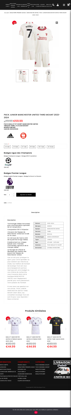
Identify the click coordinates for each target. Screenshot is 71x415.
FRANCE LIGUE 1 (22, 365)
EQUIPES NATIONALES (24, 381)
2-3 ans (7, 147)
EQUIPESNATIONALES (42, 5)
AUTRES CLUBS (22, 378)
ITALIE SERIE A (22, 371)
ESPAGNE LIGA (22, 369)
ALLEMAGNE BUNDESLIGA (25, 374)
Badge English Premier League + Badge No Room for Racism (22, 176)
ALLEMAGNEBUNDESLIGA (24, 5)
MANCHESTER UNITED (32, 12)
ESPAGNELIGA (18, 5)
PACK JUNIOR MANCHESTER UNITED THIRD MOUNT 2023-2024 (17, 291)
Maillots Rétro (40, 371)
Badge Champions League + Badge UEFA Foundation (20, 156)
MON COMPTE (4, 365)
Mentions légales (5, 369)
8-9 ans (32, 147)
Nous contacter (13, 299)
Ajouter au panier (26, 195)
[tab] (35, 212)
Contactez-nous (5, 381)
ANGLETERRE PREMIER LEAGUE (13, 5)
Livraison (3, 367)
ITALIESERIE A (28, 5)
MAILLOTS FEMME (40, 369)
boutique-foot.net (16, 266)
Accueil (6, 12)
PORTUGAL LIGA (22, 376)
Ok (36, 412)
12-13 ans (51, 147)
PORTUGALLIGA (33, 5)
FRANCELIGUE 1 (8, 5)
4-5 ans (15, 147)
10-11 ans (41, 147)
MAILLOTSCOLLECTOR (49, 5)
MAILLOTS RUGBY (40, 374)
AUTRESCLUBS (37, 5)
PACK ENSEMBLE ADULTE (42, 365)
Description (35, 212)
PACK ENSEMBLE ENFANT (43, 367)
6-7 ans (24, 147)
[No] (69, 411)
